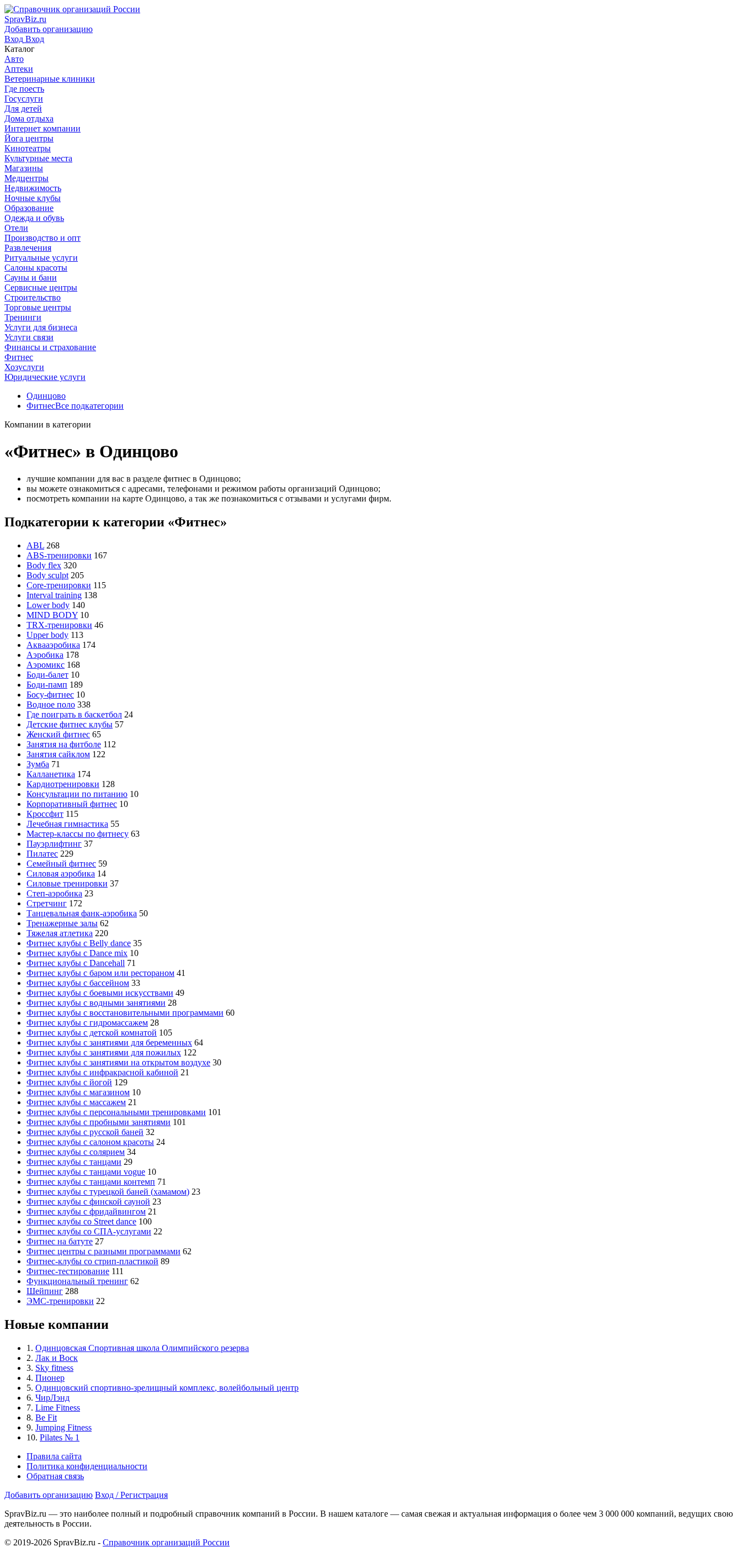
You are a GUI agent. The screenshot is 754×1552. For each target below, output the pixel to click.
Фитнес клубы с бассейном (77, 983)
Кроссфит (44, 814)
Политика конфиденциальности (86, 1466)
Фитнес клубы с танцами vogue (85, 1171)
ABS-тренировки (59, 555)
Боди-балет (47, 674)
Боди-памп (46, 684)
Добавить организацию (48, 1495)
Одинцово (46, 395)
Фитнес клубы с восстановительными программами (125, 1012)
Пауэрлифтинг (54, 843)
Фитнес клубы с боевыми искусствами (99, 992)
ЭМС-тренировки (60, 1301)
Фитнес (40, 405)
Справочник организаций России (166, 1542)
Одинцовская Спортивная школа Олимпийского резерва (142, 1348)
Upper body (47, 635)
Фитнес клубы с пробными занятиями (98, 1122)
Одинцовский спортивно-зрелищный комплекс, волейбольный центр (167, 1387)
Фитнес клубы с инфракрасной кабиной (102, 1072)
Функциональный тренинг (77, 1281)
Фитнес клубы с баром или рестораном (100, 973)
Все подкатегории (89, 405)
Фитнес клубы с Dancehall (75, 963)
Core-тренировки (58, 585)
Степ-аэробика (54, 893)
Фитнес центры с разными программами (103, 1251)
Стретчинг (46, 903)
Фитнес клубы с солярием (75, 1152)
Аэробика (44, 654)
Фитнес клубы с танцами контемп (90, 1181)
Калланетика (50, 774)
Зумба (37, 764)
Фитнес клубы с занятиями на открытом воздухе (118, 1062)
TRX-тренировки (59, 625)
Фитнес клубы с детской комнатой (91, 1032)
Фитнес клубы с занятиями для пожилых (103, 1052)
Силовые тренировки (67, 883)
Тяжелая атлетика (59, 933)
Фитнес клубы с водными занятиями (96, 1002)
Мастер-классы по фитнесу (77, 833)
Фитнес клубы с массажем (76, 1102)
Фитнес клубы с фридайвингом (86, 1211)
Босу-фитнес (50, 694)
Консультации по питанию (77, 794)
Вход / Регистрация (131, 1495)
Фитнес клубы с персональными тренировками (116, 1112)
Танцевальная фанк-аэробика (81, 913)
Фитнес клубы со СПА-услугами (88, 1231)
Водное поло (50, 704)
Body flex (43, 565)
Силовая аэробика (60, 873)
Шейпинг (44, 1291)
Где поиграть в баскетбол (74, 714)
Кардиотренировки (62, 784)
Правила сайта (54, 1456)
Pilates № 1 (59, 1437)
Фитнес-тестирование (67, 1271)
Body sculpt (47, 575)
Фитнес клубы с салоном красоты (90, 1142)
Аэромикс (45, 664)
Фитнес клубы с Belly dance (78, 943)
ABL (35, 545)
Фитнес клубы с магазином (78, 1092)
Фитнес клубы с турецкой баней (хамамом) (107, 1191)
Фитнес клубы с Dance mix (77, 953)
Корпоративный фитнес (71, 804)
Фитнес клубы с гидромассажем (87, 1022)
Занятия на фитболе (63, 744)
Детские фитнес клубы (69, 724)
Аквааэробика (53, 645)
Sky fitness (54, 1367)
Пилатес (42, 853)
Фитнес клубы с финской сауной (88, 1201)
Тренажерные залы (62, 923)
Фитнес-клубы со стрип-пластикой (92, 1261)
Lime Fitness (57, 1407)
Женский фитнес (58, 734)
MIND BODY (52, 615)
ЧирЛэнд (52, 1397)
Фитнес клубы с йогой (69, 1082)
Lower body (48, 605)
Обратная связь (55, 1476)
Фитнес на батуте (59, 1241)
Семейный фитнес (61, 863)
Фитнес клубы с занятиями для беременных (109, 1042)
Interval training (54, 595)
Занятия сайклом (58, 754)
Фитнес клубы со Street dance (81, 1221)
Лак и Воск (56, 1358)
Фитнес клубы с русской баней (85, 1132)
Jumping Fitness (63, 1427)
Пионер (50, 1377)
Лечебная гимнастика (67, 823)
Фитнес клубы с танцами (73, 1161)
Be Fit (46, 1417)
